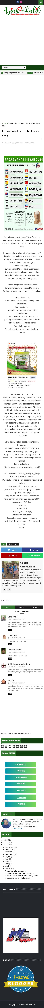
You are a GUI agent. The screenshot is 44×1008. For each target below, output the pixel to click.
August (8, 856)
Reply (10, 630)
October (8, 852)
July (6, 859)
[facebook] (18, 2)
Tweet (15, 550)
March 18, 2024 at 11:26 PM (17, 652)
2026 (6, 840)
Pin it (14, 556)
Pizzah (11, 680)
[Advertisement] (22, 41)
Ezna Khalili (13, 616)
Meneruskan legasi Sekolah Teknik (18, 878)
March (8, 868)
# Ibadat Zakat (13, 544)
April (7, 866)
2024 (6, 845)
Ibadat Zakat (13, 123)
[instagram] (21, 2)
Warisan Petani (14, 649)
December (9, 847)
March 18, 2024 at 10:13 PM (17, 638)
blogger (8, 607)
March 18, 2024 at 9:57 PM (17, 619)
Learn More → (18, 828)
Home (4, 123)
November (9, 849)
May (7, 864)
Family (24, 73)
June (7, 861)
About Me (8, 814)
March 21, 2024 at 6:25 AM (17, 683)
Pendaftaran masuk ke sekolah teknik (19, 873)
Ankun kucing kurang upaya (15, 871)
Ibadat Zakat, (29, 143)
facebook (35, 607)
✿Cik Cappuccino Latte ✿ (19, 664)
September (9, 854)
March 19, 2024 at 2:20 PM (17, 666)
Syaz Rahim (13, 635)
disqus (21, 607)
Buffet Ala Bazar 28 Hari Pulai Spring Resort (21, 876)
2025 (6, 842)
